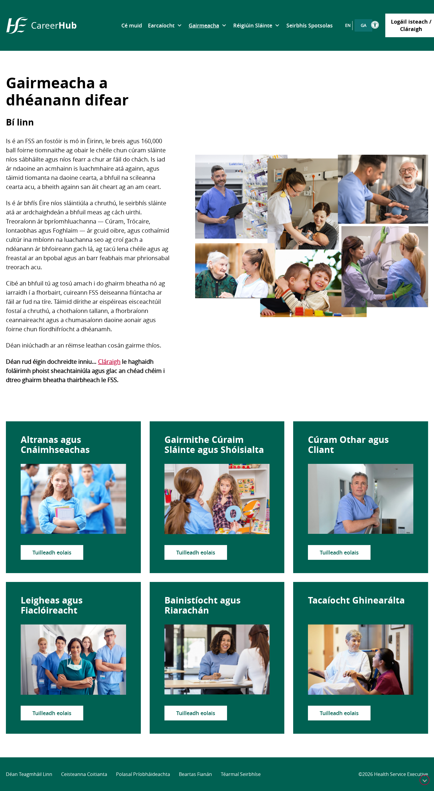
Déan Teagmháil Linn (29, 774)
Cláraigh (109, 362)
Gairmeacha (204, 25)
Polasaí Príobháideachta (143, 774)
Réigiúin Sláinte (252, 25)
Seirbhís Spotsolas (309, 25)
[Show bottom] (425, 780)
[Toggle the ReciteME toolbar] (375, 25)
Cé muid (131, 25)
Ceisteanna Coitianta (84, 774)
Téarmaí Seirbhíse (241, 774)
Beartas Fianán (195, 774)
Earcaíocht (161, 25)
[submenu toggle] (179, 25)
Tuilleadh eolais (51, 552)
